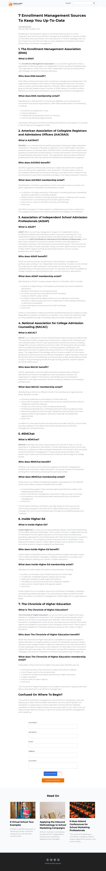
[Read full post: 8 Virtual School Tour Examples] (22, 818)
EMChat (21, 445)
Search (68, 3)
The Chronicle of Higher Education (33, 615)
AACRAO (22, 145)
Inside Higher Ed (25, 530)
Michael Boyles (24, 27)
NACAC (21, 338)
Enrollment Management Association (38, 64)
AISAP (21, 232)
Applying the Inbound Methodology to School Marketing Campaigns (53, 825)
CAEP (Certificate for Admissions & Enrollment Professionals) (55, 239)
